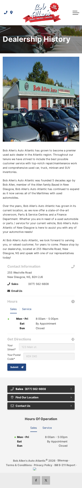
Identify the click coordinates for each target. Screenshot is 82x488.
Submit (14, 367)
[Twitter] (46, 480)
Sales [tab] (13, 309)
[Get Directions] (11, 13)
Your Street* (11, 347)
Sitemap (62, 460)
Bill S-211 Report (64, 465)
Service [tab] (26, 309)
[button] (76, 12)
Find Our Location (27, 397)
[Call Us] (6, 13)
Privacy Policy (43, 465)
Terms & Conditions (19, 465)
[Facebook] (36, 480)
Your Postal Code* (14, 356)
